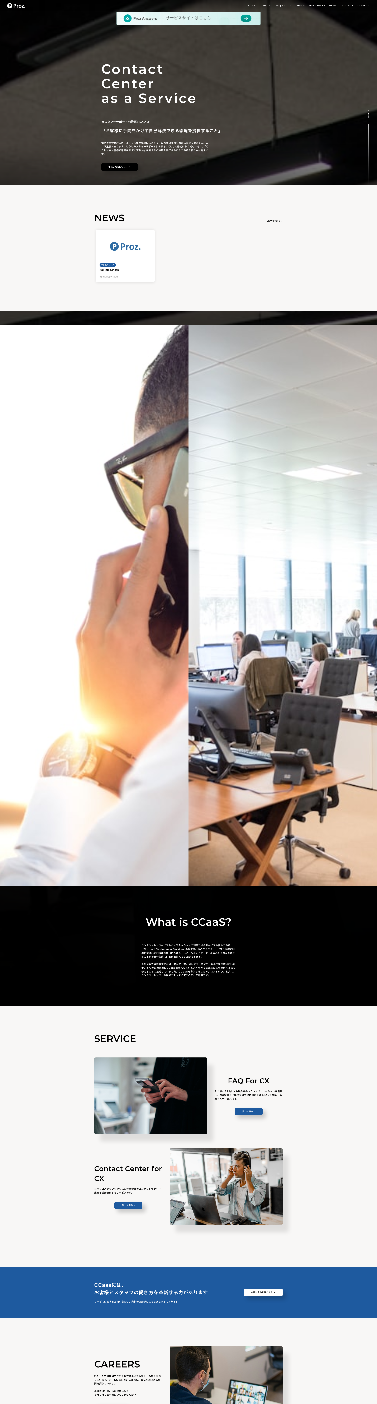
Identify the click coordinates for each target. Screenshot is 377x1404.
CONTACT (347, 5)
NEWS (333, 5)
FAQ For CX (283, 5)
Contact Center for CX (310, 5)
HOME (251, 5)
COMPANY (265, 5)
